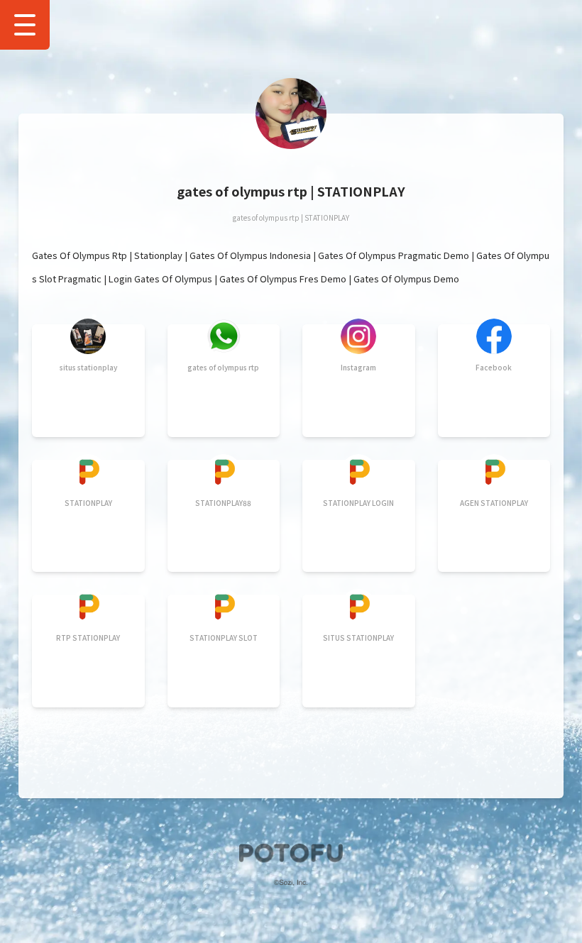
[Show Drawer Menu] (25, 25)
